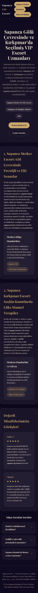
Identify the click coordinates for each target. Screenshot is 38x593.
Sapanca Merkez (22, 4)
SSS (19, 116)
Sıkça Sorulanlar (22, 14)
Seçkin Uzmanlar (19, 133)
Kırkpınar (20, 9)
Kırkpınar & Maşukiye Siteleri (19, 109)
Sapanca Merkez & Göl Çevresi (19, 103)
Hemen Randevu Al (19, 125)
